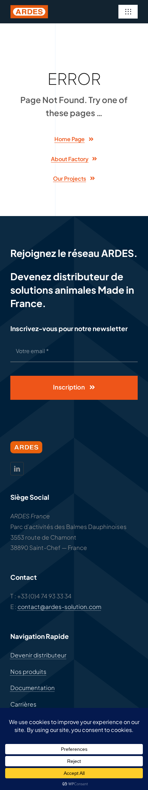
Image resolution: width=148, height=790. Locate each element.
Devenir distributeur (38, 655)
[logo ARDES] (29, 7)
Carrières (23, 704)
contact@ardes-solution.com (59, 606)
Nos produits (28, 671)
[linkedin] (17, 468)
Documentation (32, 687)
